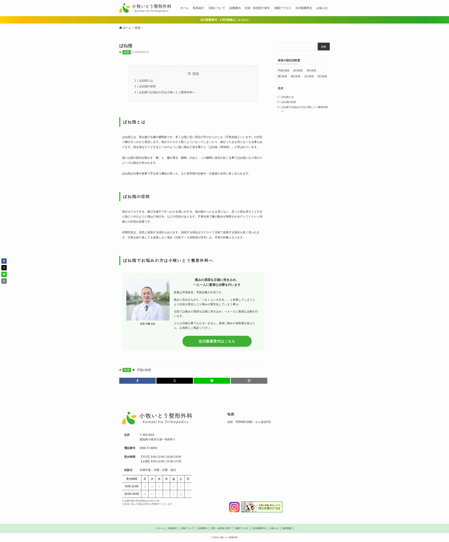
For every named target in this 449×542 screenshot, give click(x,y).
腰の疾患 (282, 76)
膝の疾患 (295, 76)
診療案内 (202, 528)
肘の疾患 (298, 70)
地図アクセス (242, 528)
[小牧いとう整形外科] (145, 8)
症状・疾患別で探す (221, 528)
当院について (188, 528)
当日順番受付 (259, 528)
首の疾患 (322, 76)
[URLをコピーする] (249, 381)
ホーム (161, 528)
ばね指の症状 (147, 86)
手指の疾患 (144, 369)
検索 (323, 46)
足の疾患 (309, 76)
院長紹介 (172, 528)
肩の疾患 (311, 70)
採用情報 (286, 528)
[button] (137, 381)
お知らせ (274, 528)
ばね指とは (146, 80)
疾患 (126, 52)
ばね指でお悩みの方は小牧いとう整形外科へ (167, 92)
